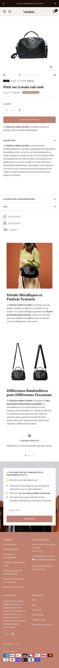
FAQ (34, 600)
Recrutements (9, 544)
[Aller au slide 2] (28, 455)
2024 (17, 644)
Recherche (37, 610)
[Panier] (54, 11)
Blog (34, 605)
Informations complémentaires (19, 199)
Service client (14, 216)
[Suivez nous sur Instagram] (12, 634)
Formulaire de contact (45, 559)
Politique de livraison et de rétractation (13, 580)
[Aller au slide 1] (25, 455)
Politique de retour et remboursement (12, 572)
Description (9, 141)
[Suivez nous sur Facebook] (6, 634)
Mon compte (38, 615)
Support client (38, 620)
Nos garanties (14, 223)
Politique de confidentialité (9, 556)
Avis (5, 207)
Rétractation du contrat (13, 587)
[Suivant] (54, 75)
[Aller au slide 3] (30, 455)
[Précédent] (4, 75)
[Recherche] (10, 11)
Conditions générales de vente (14, 564)
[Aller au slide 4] (33, 455)
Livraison (13, 230)
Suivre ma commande (42, 625)
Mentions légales (11, 549)
